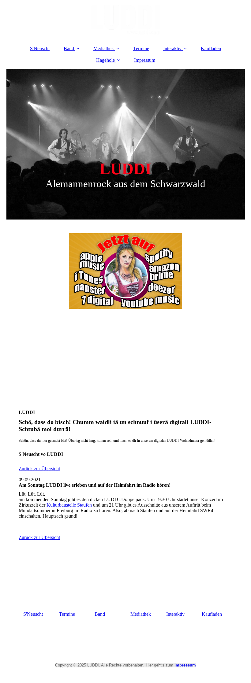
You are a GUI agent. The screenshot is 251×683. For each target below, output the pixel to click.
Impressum (144, 60)
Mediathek (103, 48)
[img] (125, 20)
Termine (141, 48)
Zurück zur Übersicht (39, 468)
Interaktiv (172, 48)
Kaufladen (211, 48)
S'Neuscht (40, 48)
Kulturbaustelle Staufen (69, 505)
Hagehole (105, 60)
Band (69, 48)
